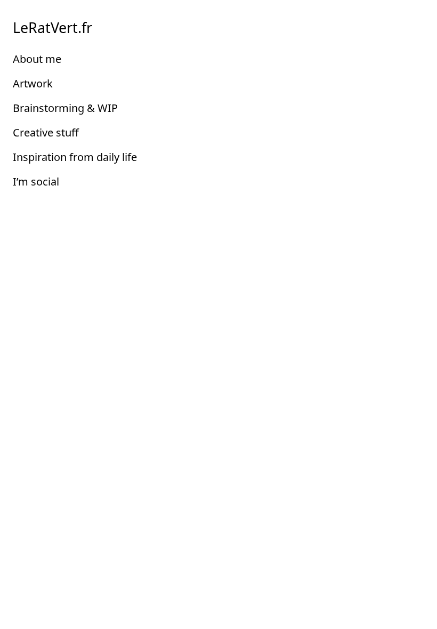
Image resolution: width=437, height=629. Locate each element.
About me (37, 59)
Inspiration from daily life (75, 157)
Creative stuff (46, 132)
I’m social (36, 181)
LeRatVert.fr (52, 27)
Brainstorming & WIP (65, 108)
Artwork (33, 83)
